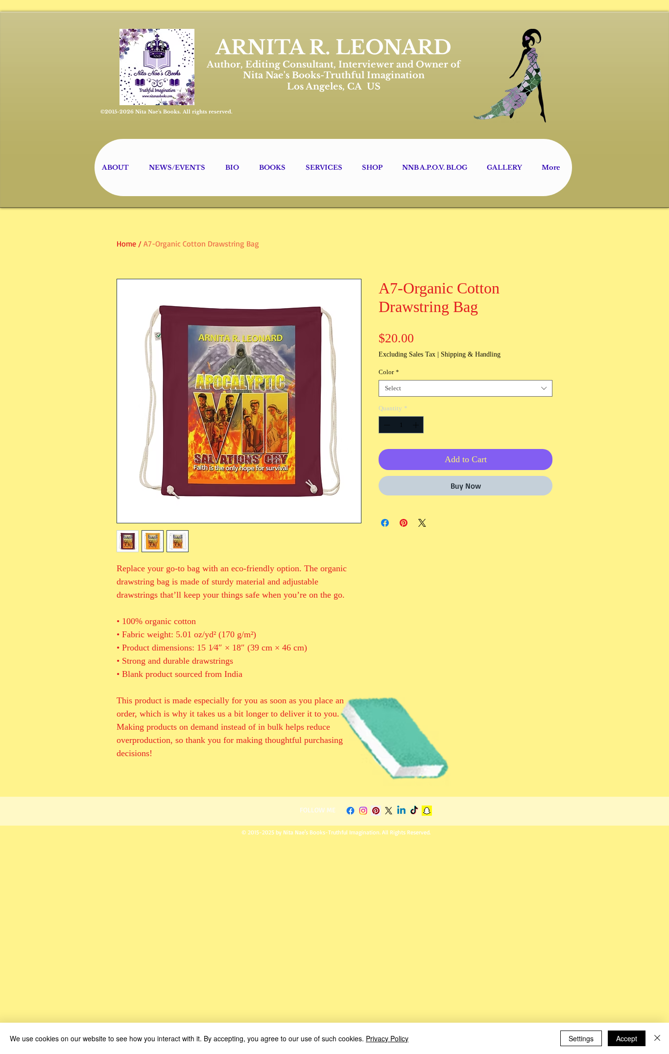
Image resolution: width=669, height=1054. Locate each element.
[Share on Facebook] (385, 523)
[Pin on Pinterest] (403, 523)
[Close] (657, 1038)
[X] (388, 811)
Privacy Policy (387, 1038)
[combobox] (465, 388)
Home (126, 243)
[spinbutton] (401, 425)
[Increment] (417, 425)
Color (389, 372)
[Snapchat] (427, 811)
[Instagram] (363, 811)
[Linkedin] (401, 811)
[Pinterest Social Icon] (376, 811)
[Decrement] (386, 425)
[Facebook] (350, 811)
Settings (581, 1038)
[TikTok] (414, 811)
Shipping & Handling (471, 354)
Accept (626, 1038)
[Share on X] (422, 523)
